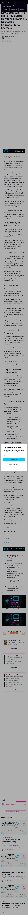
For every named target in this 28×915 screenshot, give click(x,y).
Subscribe (14, 459)
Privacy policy (15, 464)
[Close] (24, 446)
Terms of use (7, 464)
